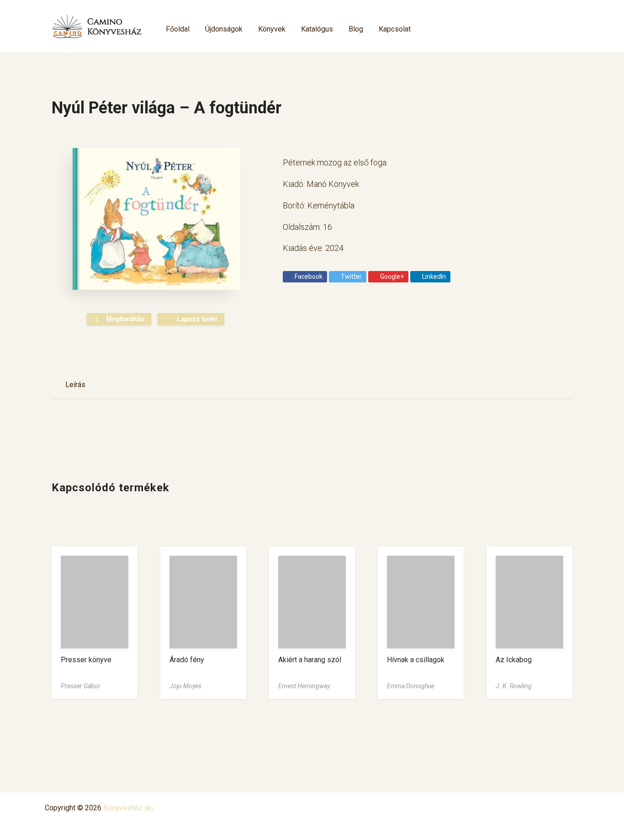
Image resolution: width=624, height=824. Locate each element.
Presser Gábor (80, 686)
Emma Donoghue (410, 686)
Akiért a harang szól (309, 659)
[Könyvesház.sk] (97, 26)
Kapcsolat (395, 29)
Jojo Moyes (185, 686)
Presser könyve (86, 659)
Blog (356, 29)
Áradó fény (186, 659)
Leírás (75, 384)
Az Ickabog (514, 659)
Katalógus (317, 29)
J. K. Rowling (514, 686)
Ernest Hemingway (304, 686)
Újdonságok (224, 29)
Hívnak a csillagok (415, 659)
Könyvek (272, 29)
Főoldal (178, 29)
